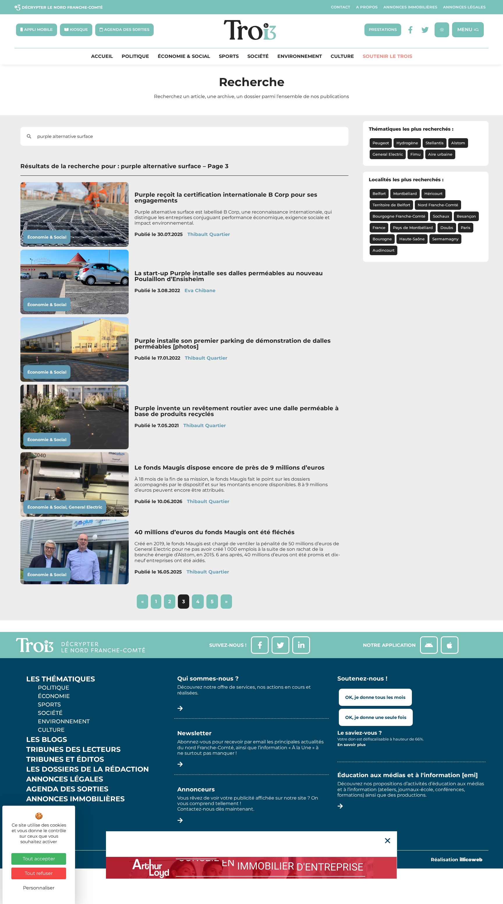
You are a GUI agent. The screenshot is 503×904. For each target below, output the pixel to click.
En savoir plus (351, 744)
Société (258, 56)
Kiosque (43, 808)
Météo (39, 818)
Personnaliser (38, 888)
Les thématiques (60, 679)
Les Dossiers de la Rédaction (87, 769)
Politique (135, 56)
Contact (340, 7)
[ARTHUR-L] (251, 867)
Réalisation (456, 859)
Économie (54, 695)
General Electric (85, 507)
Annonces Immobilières (410, 7)
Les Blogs (46, 739)
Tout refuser (39, 873)
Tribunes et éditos (65, 759)
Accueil (102, 56)
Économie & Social (184, 56)
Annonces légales (464, 7)
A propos (367, 7)
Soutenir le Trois (387, 56)
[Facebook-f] (410, 30)
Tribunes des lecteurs (73, 749)
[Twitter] (425, 30)
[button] (387, 840)
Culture (342, 56)
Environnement (299, 56)
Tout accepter (39, 859)
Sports (229, 56)
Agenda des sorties (67, 789)
